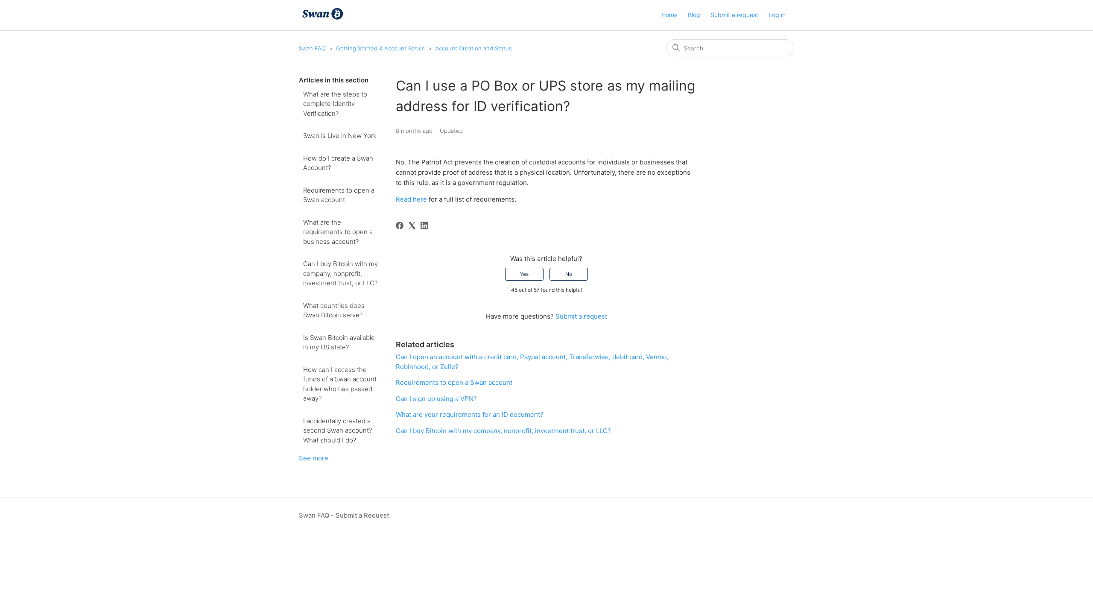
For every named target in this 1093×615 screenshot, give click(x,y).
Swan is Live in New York (340, 136)
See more (313, 458)
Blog (694, 14)
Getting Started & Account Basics (380, 48)
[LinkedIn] (424, 225)
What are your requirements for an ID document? (470, 414)
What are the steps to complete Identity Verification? (335, 103)
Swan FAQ (312, 48)
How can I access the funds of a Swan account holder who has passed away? (340, 384)
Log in (777, 14)
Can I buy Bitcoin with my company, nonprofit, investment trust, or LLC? (340, 273)
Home (669, 14)
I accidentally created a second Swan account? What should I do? (337, 430)
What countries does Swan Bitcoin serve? (334, 310)
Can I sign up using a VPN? (436, 399)
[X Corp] (412, 225)
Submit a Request (362, 515)
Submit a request (734, 14)
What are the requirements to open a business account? (338, 232)
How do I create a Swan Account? (338, 163)
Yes (524, 274)
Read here (411, 199)
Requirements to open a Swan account (338, 195)
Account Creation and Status (473, 48)
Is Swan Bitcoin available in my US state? (339, 342)
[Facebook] (399, 225)
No (568, 274)
